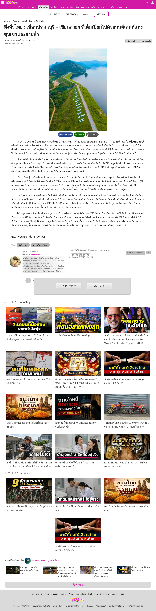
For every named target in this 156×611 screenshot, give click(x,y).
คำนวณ (101, 7)
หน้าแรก (21, 7)
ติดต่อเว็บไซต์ (101, 606)
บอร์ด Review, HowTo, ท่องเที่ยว (33, 21)
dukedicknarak (17, 44)
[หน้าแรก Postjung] (12, 2)
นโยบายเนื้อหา (58, 606)
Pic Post (85, 8)
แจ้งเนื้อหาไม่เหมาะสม (134, 606)
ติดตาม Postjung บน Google (139, 41)
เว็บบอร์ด (43, 7)
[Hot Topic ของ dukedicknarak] (15, 267)
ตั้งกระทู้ (101, 14)
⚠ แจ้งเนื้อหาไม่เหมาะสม (135, 253)
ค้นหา (86, 14)
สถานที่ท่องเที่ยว (40, 245)
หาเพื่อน (54, 7)
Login (69, 285)
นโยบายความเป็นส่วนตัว (41, 606)
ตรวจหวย (32, 7)
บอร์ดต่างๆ (72, 14)
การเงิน (111, 7)
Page (119, 8)
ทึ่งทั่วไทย (22, 245)
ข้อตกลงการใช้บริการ (21, 606)
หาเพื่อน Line (73, 7)
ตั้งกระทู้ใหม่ (78, 585)
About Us (89, 606)
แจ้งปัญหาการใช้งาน (116, 606)
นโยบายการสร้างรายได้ (74, 606)
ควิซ (93, 7)
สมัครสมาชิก (99, 286)
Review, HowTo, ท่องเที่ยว (45, 560)
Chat (62, 8)
